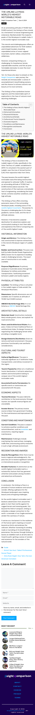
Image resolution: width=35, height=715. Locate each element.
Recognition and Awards (13, 126)
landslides (24, 429)
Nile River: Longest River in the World (15, 646)
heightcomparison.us (15, 710)
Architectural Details (11, 117)
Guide (4, 23)
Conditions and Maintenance (14, 124)
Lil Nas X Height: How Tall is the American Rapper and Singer (16, 666)
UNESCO (12, 306)
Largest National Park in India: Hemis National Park (17, 640)
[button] (24, 4)
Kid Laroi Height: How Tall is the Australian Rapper (16, 653)
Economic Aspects (10, 122)
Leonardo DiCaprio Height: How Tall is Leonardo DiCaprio (15, 633)
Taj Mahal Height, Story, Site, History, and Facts (16, 659)
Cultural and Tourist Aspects (14, 119)
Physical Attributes (11, 114)
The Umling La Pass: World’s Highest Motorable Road (17, 109)
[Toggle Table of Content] (29, 104)
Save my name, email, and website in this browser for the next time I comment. (17, 610)
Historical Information (12, 112)
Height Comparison (8, 77)
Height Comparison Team (9, 20)
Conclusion (8, 129)
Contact (17, 686)
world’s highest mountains (11, 208)
